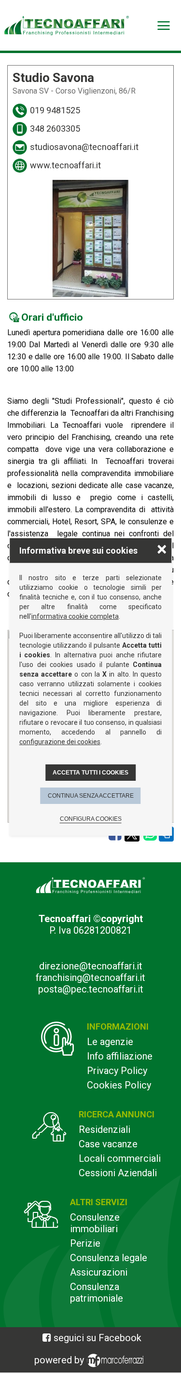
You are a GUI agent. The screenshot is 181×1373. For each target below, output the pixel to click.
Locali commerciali (120, 1158)
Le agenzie (110, 1041)
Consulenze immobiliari (95, 1223)
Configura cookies (91, 819)
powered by (60, 1360)
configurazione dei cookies (59, 742)
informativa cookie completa (75, 616)
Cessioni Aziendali (118, 1173)
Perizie (85, 1243)
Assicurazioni (98, 1272)
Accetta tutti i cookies (90, 772)
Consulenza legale (108, 1258)
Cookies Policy (119, 1085)
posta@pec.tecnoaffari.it (90, 989)
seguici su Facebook (97, 1338)
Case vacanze (108, 1144)
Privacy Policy (117, 1070)
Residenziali (104, 1129)
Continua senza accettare (91, 795)
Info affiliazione (120, 1056)
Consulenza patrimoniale (96, 1292)
